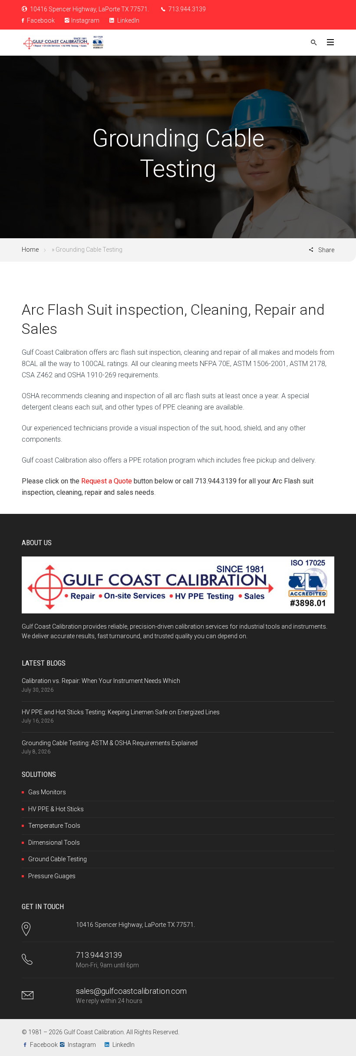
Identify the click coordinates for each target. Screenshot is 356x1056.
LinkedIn (127, 20)
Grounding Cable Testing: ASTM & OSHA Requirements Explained (110, 743)
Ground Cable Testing (57, 859)
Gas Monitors (47, 792)
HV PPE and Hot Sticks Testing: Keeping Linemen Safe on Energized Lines (121, 712)
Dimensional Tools (54, 842)
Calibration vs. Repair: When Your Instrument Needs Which (101, 680)
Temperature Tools (54, 825)
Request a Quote (106, 481)
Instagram (85, 20)
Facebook (40, 20)
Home (30, 249)
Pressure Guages (52, 876)
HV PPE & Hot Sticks (56, 809)
